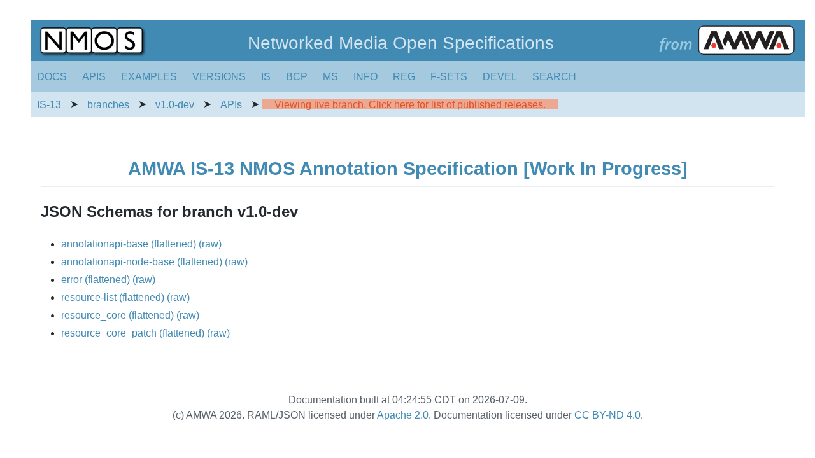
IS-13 (49, 104)
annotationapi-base (104, 244)
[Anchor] (305, 210)
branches (108, 104)
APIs (231, 104)
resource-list (89, 297)
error (71, 279)
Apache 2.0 (403, 415)
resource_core (93, 315)
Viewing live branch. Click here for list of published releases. (410, 104)
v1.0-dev (174, 104)
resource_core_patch (109, 333)
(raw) (210, 244)
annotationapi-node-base (117, 261)
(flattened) (173, 244)
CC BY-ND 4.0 (607, 415)
